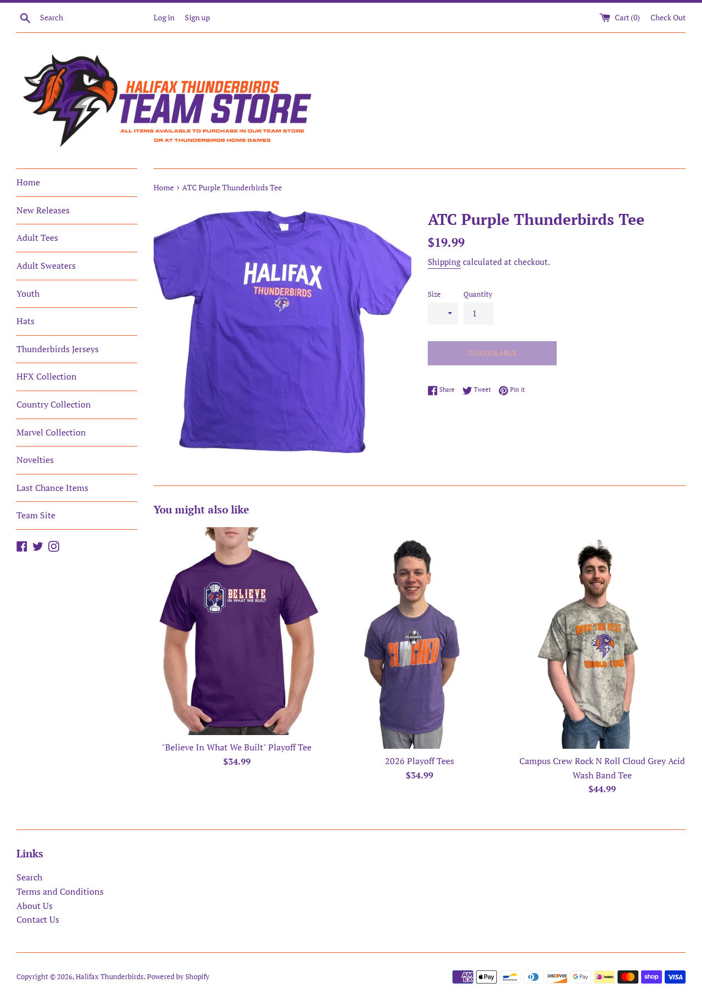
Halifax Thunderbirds (110, 976)
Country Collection (53, 404)
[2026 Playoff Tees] (419, 638)
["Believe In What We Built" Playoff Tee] (237, 631)
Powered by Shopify (178, 976)
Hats (25, 321)
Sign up (197, 17)
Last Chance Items (52, 488)
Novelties (35, 460)
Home (28, 182)
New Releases (43, 210)
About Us (34, 906)
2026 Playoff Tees (419, 761)
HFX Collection (46, 376)
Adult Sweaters (46, 265)
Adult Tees (37, 237)
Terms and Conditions (60, 891)
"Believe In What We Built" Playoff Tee (237, 747)
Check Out (668, 17)
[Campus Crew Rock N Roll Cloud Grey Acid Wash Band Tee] (602, 638)
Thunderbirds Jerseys (57, 349)
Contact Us (37, 919)
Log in (164, 17)
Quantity (477, 294)
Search (29, 877)
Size (434, 294)
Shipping (444, 261)
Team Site (35, 515)
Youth (27, 293)
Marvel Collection (51, 432)
